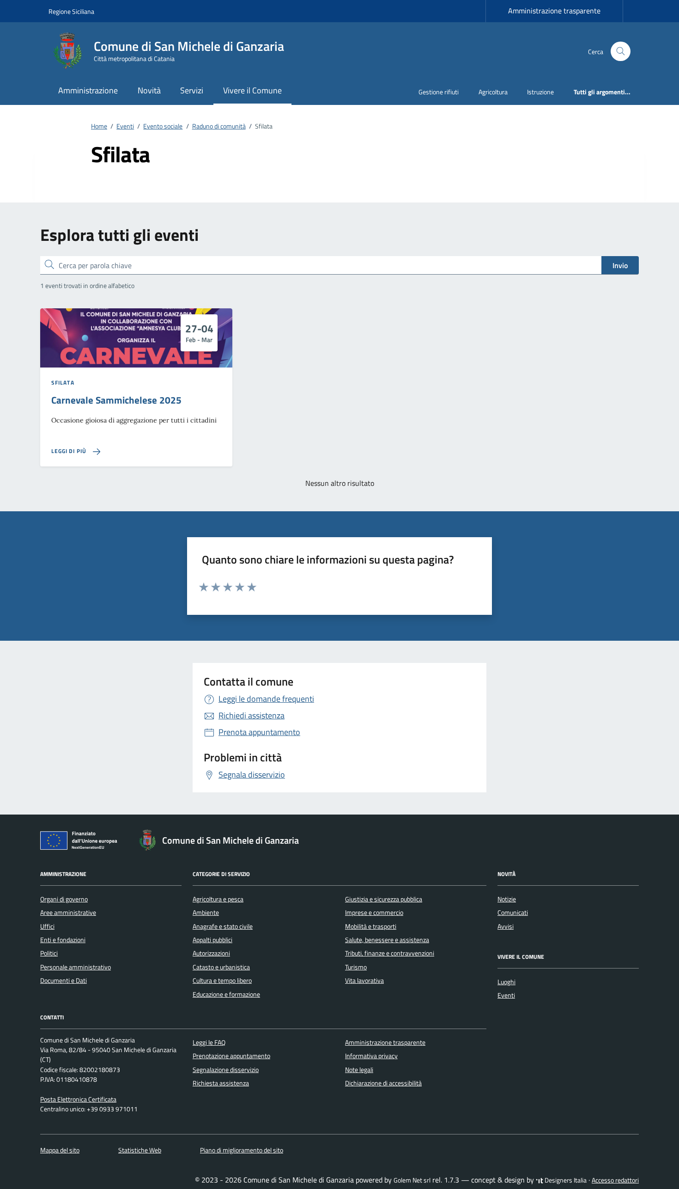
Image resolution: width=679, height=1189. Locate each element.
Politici (49, 953)
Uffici (47, 926)
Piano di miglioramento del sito (241, 1150)
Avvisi (505, 926)
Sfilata (62, 383)
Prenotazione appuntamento (231, 1056)
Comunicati (512, 912)
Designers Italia (565, 1180)
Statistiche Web (139, 1150)
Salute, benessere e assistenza (387, 940)
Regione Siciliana (71, 11)
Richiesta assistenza (221, 1083)
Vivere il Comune (252, 90)
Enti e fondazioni (62, 940)
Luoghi (506, 982)
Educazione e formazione (226, 994)
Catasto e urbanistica (221, 967)
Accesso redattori (615, 1180)
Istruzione (540, 92)
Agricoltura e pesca (218, 899)
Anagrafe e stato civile (223, 926)
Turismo (356, 967)
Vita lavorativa (364, 980)
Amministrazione (88, 90)
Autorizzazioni (211, 953)
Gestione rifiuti (438, 92)
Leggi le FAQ (209, 1042)
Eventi (506, 995)
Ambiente (206, 912)
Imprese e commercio (374, 912)
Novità (149, 90)
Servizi (191, 90)
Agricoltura (493, 92)
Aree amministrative (68, 912)
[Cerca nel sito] (620, 51)
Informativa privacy (371, 1056)
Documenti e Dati (63, 980)
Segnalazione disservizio (226, 1070)
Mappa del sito (59, 1150)
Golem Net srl (412, 1180)
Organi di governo (64, 899)
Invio (620, 265)
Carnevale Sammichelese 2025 (116, 400)
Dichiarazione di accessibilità (383, 1083)
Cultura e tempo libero (222, 980)
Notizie (506, 899)
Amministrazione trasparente (554, 10)
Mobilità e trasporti (370, 926)
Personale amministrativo (75, 967)
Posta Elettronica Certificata (78, 1099)
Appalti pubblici (212, 940)
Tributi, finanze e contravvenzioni (389, 953)
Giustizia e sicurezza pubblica (383, 899)
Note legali (359, 1070)
